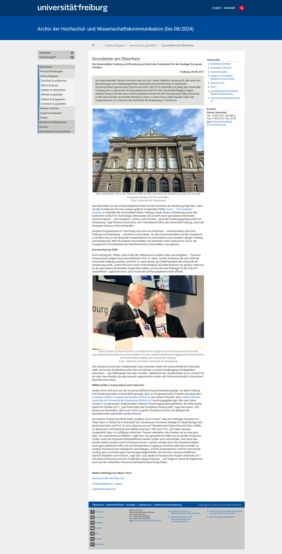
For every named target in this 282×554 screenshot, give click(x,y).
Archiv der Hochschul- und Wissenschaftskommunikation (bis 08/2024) (115, 29)
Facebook (99, 512)
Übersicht (98, 504)
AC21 (214, 87)
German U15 (218, 83)
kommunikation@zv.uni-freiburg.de (147, 521)
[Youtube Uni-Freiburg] (92, 528)
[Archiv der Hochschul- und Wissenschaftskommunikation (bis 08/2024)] (224, 28)
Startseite (93, 45)
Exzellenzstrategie (221, 63)
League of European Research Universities (222, 77)
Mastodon (99, 544)
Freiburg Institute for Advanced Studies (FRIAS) (119, 397)
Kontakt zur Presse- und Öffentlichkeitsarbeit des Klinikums (185, 512)
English (216, 8)
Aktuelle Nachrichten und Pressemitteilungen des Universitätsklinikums (181, 519)
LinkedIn (98, 539)
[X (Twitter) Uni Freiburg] (92, 517)
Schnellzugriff (47, 57)
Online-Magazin (115, 45)
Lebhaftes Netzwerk (104, 489)
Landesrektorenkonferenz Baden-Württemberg (225, 93)
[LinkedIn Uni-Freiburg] (92, 539)
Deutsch (229, 8)
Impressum (145, 504)
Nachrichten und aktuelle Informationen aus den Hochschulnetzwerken (226, 512)
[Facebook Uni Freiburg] (92, 512)
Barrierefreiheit (115, 504)
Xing (97, 534)
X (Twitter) (99, 517)
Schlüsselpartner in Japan (107, 483)
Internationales (219, 71)
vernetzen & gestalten (143, 45)
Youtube (98, 528)
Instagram (99, 523)
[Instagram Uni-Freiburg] (92, 523)
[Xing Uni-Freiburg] (92, 534)
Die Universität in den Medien (222, 517)
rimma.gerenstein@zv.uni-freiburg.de (219, 123)
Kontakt (130, 504)
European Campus (221, 67)
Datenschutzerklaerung (167, 504)
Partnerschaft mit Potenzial (108, 478)
